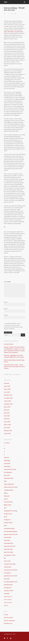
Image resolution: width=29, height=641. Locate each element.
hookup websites (8, 522)
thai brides (7, 578)
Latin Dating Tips (8, 543)
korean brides (7, 537)
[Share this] (8, 13)
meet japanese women (9, 555)
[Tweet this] (12, 13)
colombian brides (8, 490)
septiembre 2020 (8, 404)
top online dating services (10, 581)
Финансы (6, 605)
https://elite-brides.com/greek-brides (13, 31)
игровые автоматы (8, 599)
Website (6, 315)
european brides (8, 502)
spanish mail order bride (10, 575)
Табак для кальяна (8, 602)
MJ (4, 558)
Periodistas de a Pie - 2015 (9, 634)
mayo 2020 (7, 415)
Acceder (6, 614)
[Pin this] (15, 13)
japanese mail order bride (11, 534)
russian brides (7, 567)
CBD (5, 481)
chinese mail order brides (10, 487)
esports (6, 499)
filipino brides (7, 505)
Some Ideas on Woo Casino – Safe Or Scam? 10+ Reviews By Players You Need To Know (14, 366)
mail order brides (8, 552)
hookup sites (7, 519)
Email (6, 308)
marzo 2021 (7, 386)
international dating (9, 528)
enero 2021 (7, 392)
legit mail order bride (9, 546)
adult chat (6, 457)
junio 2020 (7, 413)
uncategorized (7, 587)
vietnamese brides (8, 590)
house (5, 525)
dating (5, 493)
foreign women (8, 513)
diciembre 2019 (8, 430)
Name (6, 302)
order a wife (7, 561)
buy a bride (7, 475)
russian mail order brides (10, 570)
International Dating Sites (10, 531)
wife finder (7, 593)
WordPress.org (8, 623)
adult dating (7, 460)
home (5, 516)
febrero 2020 (7, 424)
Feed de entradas (8, 617)
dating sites (7, 496)
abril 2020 (6, 418)
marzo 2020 (7, 421)
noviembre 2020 (8, 398)
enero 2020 (7, 427)
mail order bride (8, 549)
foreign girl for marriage (10, 510)
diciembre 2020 (8, 395)
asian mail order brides (10, 469)
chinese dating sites (9, 484)
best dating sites (8, 472)
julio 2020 (6, 410)
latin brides (7, 540)
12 (4, 448)
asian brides (7, 463)
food (5, 507)
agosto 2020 (7, 407)
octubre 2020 (7, 401)
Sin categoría (7, 573)
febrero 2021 (7, 389)
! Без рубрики (7, 442)
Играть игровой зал (8, 596)
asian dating (7, 466)
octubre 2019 (7, 433)
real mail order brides (10, 564)
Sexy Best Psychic (8, 344)
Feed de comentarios (9, 620)
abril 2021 (6, 383)
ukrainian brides (8, 584)
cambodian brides (8, 478)
